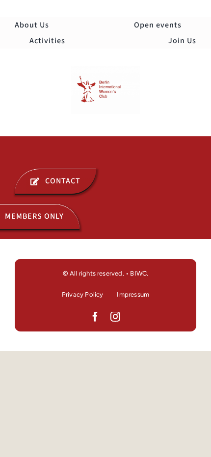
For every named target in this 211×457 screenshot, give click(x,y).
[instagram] (115, 317)
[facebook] (95, 317)
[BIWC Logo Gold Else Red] (105, 69)
